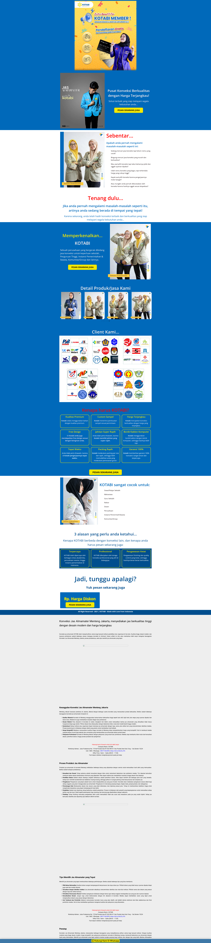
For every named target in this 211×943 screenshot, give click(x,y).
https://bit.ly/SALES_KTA (118, 751)
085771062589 (104, 751)
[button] (61, 306)
